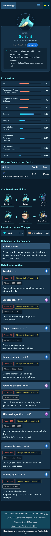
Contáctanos (8, 513)
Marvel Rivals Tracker (35, 517)
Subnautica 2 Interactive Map (24, 526)
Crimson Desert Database (25, 522)
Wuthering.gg (42, 513)
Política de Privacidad (24, 513)
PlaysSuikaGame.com (15, 517)
